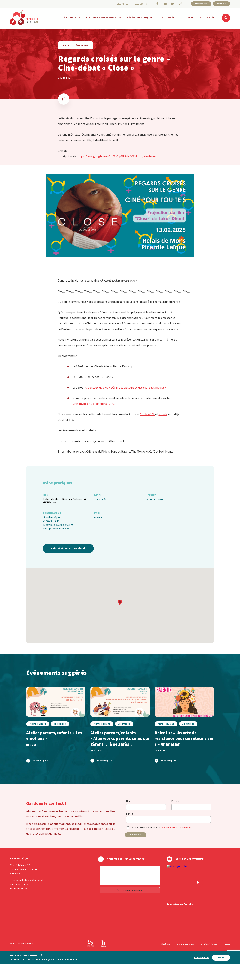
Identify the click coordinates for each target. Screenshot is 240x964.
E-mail (129, 813)
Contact (221, 4)
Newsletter (201, 4)
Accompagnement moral (101, 17)
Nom (128, 801)
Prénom (175, 801)
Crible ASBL (147, 414)
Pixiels (163, 414)
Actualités (207, 17)
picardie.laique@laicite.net (58, 524)
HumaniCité (140, 4)
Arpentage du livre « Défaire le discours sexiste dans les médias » (125, 387)
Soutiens (165, 943)
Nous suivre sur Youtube (179, 904)
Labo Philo (121, 4)
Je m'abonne (135, 835)
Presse (227, 943)
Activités (168, 17)
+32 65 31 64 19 (51, 521)
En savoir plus (201, 957)
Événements (82, 45)
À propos (70, 17)
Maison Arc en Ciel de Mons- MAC (93, 403)
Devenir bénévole (185, 943)
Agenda (189, 17)
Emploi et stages (209, 943)
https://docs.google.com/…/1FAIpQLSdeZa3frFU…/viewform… (118, 156)
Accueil (66, 45)
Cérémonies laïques (139, 17)
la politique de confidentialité (176, 827)
